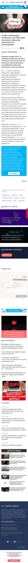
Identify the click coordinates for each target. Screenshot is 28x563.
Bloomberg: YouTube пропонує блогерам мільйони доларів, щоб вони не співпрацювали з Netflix (12, 346)
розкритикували (19, 137)
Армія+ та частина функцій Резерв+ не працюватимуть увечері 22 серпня (13, 429)
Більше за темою (9, 206)
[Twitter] (23, 48)
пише (5, 71)
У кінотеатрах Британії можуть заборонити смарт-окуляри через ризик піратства (12, 411)
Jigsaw (15, 200)
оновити (24, 276)
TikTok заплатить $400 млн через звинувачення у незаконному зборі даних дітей (13, 420)
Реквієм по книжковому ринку (11, 445)
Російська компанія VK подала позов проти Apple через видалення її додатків (13, 437)
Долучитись (14, 173)
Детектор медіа (14, 451)
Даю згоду (14, 560)
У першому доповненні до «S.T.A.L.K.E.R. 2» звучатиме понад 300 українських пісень (13, 359)
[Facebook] (21, 48)
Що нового (14, 12)
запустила (19, 124)
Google (20, 195)
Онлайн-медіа (7, 12)
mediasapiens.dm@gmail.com (10, 528)
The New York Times (7, 198)
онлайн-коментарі (6, 200)
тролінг (23, 198)
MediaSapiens (12, 52)
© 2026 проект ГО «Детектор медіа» (9, 527)
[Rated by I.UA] (10, 542)
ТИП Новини (14, 195)
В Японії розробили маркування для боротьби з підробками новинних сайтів (13, 374)
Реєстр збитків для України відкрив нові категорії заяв (13, 353)
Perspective (21, 200)
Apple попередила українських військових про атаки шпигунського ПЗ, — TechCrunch (13, 367)
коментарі (16, 198)
